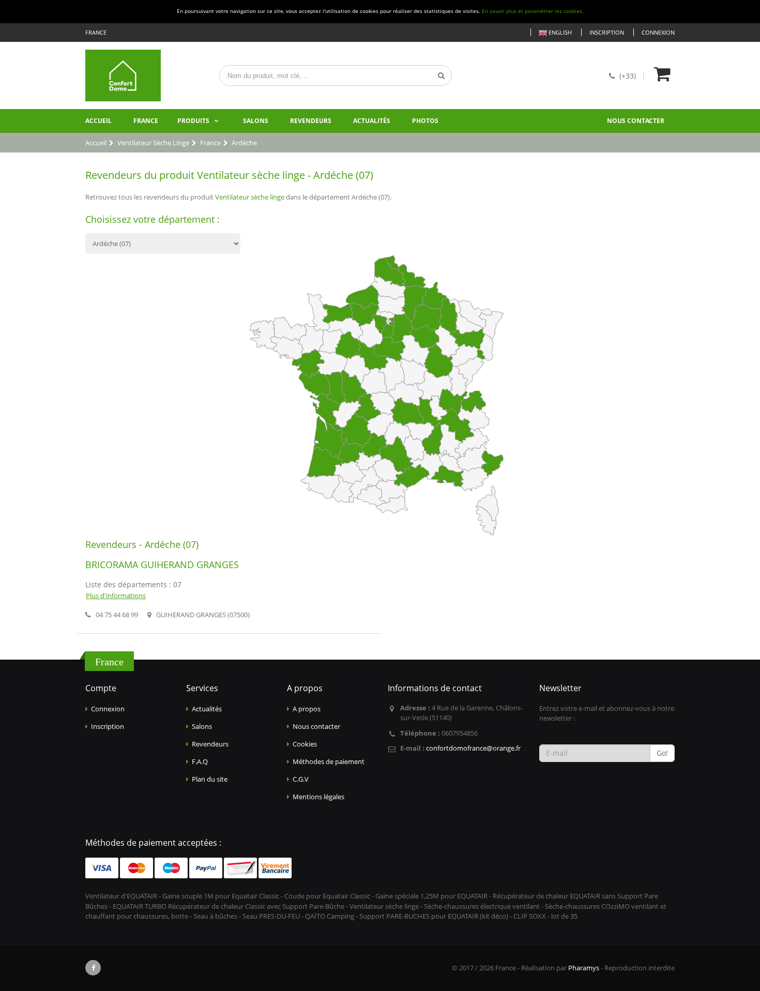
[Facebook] (93, 967)
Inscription (606, 32)
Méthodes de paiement (328, 761)
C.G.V (301, 779)
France (145, 120)
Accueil (98, 120)
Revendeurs (310, 120)
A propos (307, 708)
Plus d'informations (116, 595)
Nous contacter (635, 120)
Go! (662, 753)
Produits (193, 120)
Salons (255, 120)
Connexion (658, 32)
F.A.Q (200, 761)
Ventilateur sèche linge (249, 197)
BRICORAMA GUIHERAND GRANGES (162, 564)
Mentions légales (318, 796)
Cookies (305, 744)
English (559, 32)
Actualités (371, 120)
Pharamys (583, 967)
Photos (425, 120)
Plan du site (209, 779)
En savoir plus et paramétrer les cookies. (533, 11)
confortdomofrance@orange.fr (473, 748)
